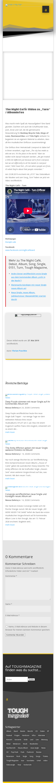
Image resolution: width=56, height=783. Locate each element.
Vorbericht (27, 765)
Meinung (44, 739)
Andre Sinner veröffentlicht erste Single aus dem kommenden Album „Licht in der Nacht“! (29, 277)
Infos (34, 735)
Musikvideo (34, 744)
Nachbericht (10, 748)
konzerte (18, 739)
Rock (18, 756)
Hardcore (25, 735)
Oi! (7, 752)
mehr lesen (10, 432)
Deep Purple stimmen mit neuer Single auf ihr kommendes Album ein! (27, 402)
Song (31, 756)
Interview (41, 735)
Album (8, 731)
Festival (9, 735)
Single (25, 756)
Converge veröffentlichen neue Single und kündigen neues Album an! (25, 495)
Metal (8, 744)
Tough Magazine (12, 760)
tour (22, 760)
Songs (38, 756)
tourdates (30, 760)
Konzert (9, 739)
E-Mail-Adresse (12, 615)
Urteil (39, 760)
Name (8, 604)
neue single (34, 748)
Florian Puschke (19, 350)
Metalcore (16, 744)
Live (37, 739)
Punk (22, 752)
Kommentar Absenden (15, 635)
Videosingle (10, 765)
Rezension (10, 756)
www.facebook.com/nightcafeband (20, 250)
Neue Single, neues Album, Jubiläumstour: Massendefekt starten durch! (28, 296)
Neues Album (23, 748)
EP (48, 731)
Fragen (17, 735)
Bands (22, 731)
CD (36, 731)
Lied (31, 739)
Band (16, 731)
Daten (42, 731)
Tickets (45, 756)
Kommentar (11, 576)
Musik (25, 744)
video (45, 760)
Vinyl (19, 765)
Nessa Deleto (11, 407)
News (7, 398)
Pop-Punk (14, 752)
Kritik (25, 739)
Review (38, 752)
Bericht (30, 731)
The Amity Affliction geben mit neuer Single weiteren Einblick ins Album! (26, 448)
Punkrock (30, 752)
